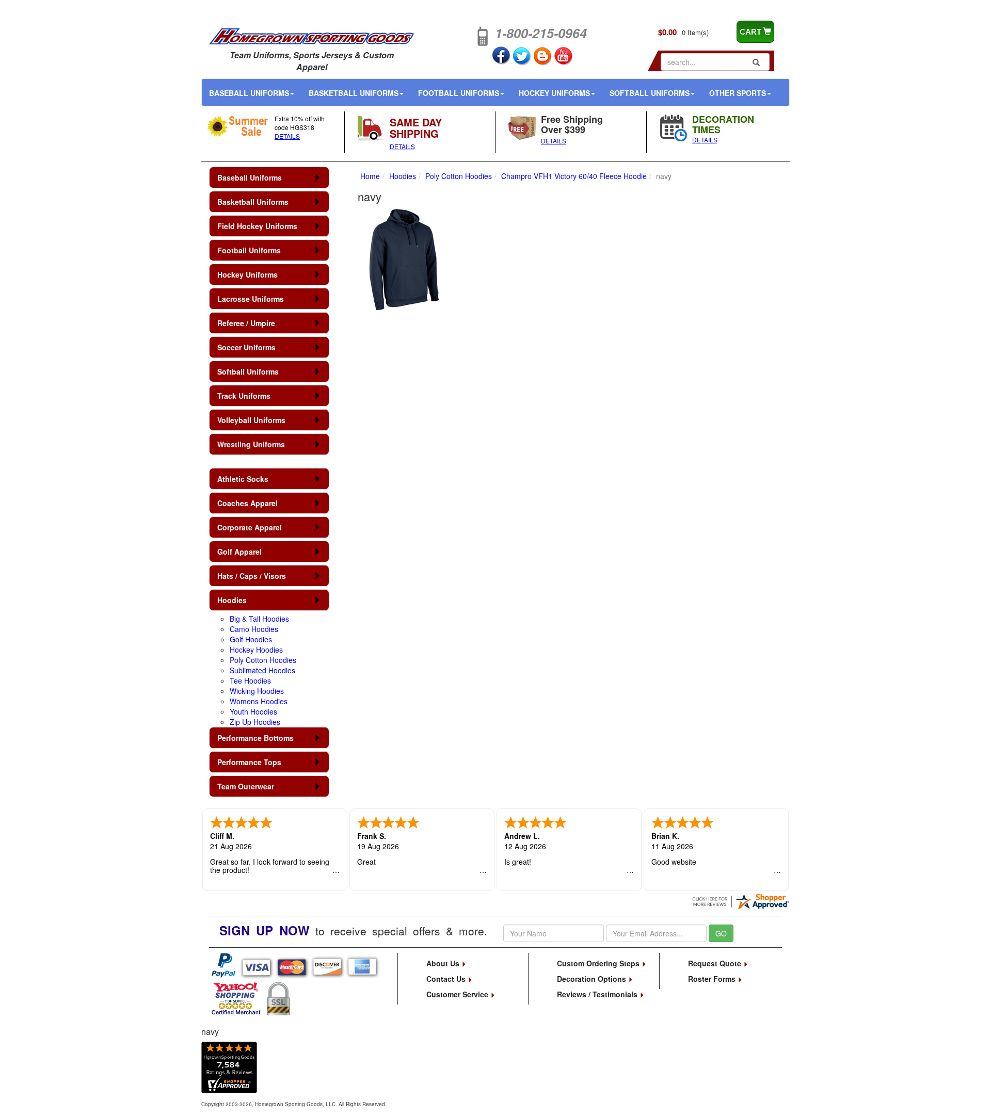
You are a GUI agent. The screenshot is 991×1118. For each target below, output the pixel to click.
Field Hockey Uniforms (257, 226)
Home (370, 176)
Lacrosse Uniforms (250, 299)
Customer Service (458, 994)
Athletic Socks (242, 479)
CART (751, 31)
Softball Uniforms (650, 93)
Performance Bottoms (255, 738)
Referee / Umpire (246, 323)
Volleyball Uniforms (251, 420)
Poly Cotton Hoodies (263, 660)
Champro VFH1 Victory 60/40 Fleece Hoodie (574, 176)
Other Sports (737, 93)
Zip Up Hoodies (255, 722)
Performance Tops (249, 762)
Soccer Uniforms (246, 347)
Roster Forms (713, 979)
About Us (443, 963)
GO (721, 933)
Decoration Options (592, 979)
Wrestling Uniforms (251, 444)
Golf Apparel (239, 551)
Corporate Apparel (249, 527)
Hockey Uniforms (554, 93)
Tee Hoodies (250, 680)
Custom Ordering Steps (599, 963)
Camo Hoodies (254, 629)
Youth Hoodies (253, 711)
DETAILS (287, 136)
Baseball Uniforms (249, 93)
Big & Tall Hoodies (259, 618)
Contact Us (447, 979)
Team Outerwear (245, 786)
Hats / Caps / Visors (251, 576)
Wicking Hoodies (257, 691)
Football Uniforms (458, 93)
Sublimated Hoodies (262, 670)
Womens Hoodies (258, 701)
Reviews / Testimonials (598, 994)
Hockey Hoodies (256, 649)
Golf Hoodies (251, 639)
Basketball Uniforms (353, 93)
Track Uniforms (243, 396)
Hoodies (232, 600)
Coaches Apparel (247, 503)
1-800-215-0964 (541, 33)
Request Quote (715, 963)
